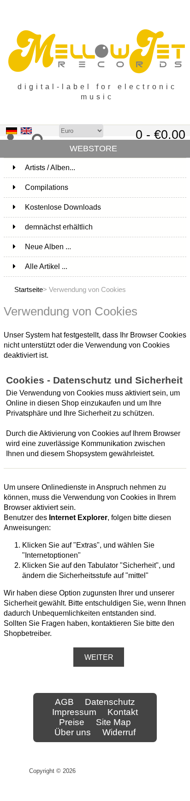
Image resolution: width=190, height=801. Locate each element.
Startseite (28, 289)
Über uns (72, 732)
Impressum (74, 712)
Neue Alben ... (48, 247)
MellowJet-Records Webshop (119, 770)
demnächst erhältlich (104, 227)
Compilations (104, 187)
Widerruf (119, 732)
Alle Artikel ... (46, 266)
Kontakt (122, 712)
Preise (71, 722)
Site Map (113, 722)
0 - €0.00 (160, 134)
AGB (64, 702)
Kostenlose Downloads (104, 207)
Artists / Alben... (104, 168)
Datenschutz (110, 702)
